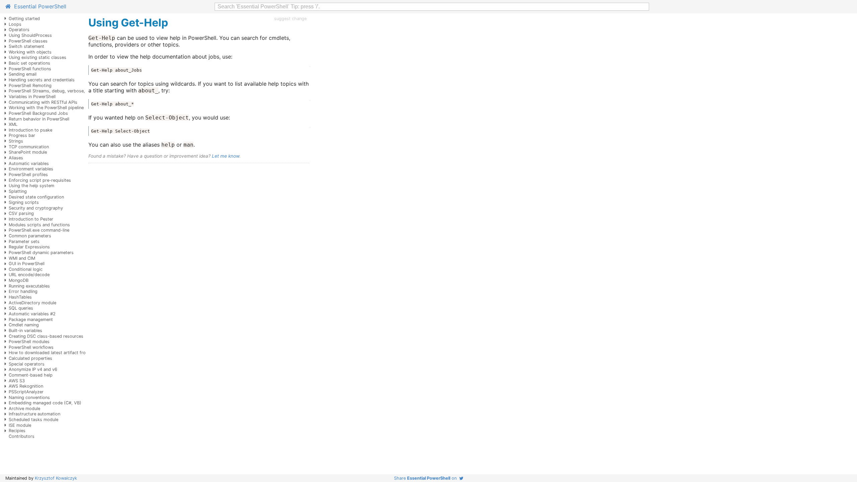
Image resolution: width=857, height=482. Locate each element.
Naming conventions (29, 397)
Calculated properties (30, 358)
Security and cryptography (36, 208)
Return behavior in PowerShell (39, 119)
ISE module (20, 425)
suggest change (290, 18)
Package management (31, 319)
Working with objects (30, 52)
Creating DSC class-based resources (46, 336)
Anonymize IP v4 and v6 (33, 369)
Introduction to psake (30, 130)
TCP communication (29, 146)
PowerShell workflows (31, 347)
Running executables (29, 286)
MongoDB (18, 280)
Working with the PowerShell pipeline (46, 107)
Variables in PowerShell (32, 96)
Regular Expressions (29, 246)
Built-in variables (25, 330)
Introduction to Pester (31, 219)
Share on (426, 478)
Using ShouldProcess (30, 35)
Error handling (23, 291)
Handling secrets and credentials (42, 79)
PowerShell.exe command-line (39, 230)
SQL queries (21, 308)
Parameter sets (24, 241)
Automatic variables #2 (32, 313)
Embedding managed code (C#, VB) (45, 402)
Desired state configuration (36, 196)
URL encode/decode (29, 274)
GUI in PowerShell (27, 263)
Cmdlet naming (24, 324)
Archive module (24, 408)
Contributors (21, 436)
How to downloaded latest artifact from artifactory (60, 352)
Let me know (225, 156)
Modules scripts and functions (39, 224)
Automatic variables (29, 163)
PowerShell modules (29, 341)
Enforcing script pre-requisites (40, 180)
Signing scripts (24, 202)
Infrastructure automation (34, 413)
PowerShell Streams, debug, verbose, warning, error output (69, 90)
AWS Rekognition (26, 386)
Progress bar (22, 135)
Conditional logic (26, 269)
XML (13, 124)
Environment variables (31, 168)
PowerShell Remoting (30, 85)
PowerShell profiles (28, 174)
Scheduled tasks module (33, 419)
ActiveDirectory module (32, 302)
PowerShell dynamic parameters (41, 252)
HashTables (20, 297)
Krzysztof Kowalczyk (56, 478)
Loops (15, 24)
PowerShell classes (28, 41)
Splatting (18, 191)
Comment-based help (31, 375)
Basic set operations (29, 63)
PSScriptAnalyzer (26, 391)
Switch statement (26, 46)
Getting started (24, 18)
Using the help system (31, 185)
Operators (19, 29)
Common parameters (30, 235)
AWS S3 (17, 380)
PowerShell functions (30, 68)
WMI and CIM (22, 258)
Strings (16, 141)
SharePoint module (28, 152)
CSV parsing (21, 213)
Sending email (22, 74)
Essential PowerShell (38, 6)
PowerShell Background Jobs (38, 113)
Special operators (27, 364)
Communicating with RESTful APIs (43, 102)
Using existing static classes (37, 57)
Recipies (17, 430)
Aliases (16, 157)
